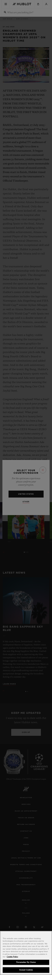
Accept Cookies (26, 970)
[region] (26, 953)
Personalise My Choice (26, 962)
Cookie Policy (12, 957)
